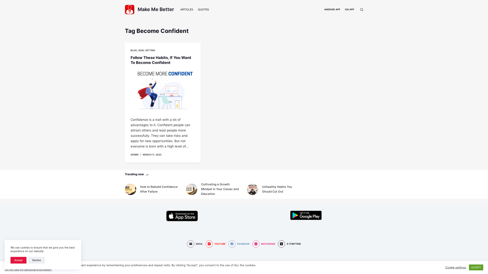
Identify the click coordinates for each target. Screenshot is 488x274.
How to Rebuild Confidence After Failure (159, 189)
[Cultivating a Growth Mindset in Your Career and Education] (191, 189)
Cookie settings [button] (455, 267)
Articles (186, 9)
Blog (134, 50)
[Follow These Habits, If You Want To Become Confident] (163, 90)
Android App (332, 9)
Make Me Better (156, 9)
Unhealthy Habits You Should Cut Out (277, 189)
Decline (36, 260)
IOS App (349, 9)
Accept (18, 260)
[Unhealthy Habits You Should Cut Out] (252, 189)
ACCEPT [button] (476, 267)
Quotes (203, 9)
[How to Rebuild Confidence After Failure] (130, 189)
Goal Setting (146, 50)
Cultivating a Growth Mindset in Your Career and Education (220, 189)
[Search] (361, 9)
